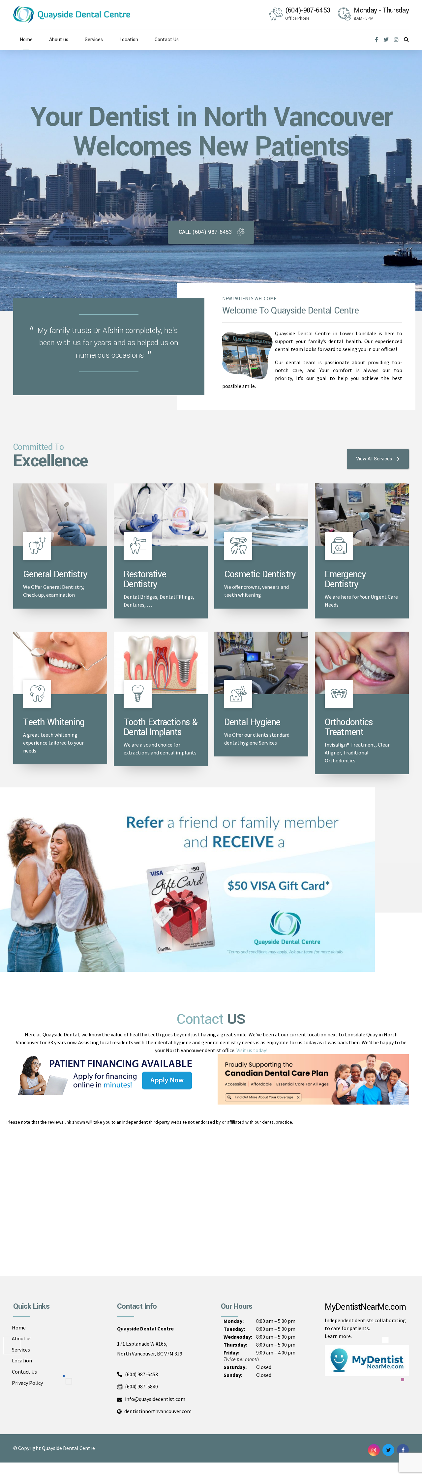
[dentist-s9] (261, 663)
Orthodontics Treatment (349, 727)
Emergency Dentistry (345, 579)
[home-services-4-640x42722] (261, 514)
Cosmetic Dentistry (260, 574)
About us (58, 39)
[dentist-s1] (362, 514)
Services (94, 39)
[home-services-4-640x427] (60, 663)
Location (128, 39)
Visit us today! (251, 1050)
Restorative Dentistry (145, 579)
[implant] (161, 663)
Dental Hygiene (252, 722)
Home (26, 39)
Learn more (338, 1336)
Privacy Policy (27, 1382)
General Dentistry (55, 574)
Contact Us (167, 39)
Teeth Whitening (54, 722)
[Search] (406, 39)
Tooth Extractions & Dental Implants (160, 727)
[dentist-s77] (362, 663)
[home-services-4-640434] (60, 514)
